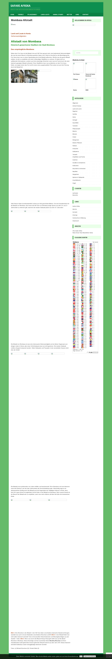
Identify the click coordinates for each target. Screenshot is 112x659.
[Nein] (110, 656)
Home (12, 15)
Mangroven (76, 140)
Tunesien (75, 126)
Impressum (76, 221)
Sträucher (75, 149)
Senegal (75, 120)
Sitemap (75, 215)
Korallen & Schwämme (79, 163)
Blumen (75, 134)
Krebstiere (75, 166)
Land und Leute (77, 109)
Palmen (75, 146)
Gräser (74, 137)
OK (81, 656)
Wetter (69, 15)
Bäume (75, 131)
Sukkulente (76, 151)
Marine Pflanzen (77, 143)
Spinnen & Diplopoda (78, 177)
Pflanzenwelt (32, 15)
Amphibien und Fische (79, 157)
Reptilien (75, 171)
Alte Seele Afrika (77, 231)
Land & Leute (45, 15)
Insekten (75, 160)
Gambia (75, 114)
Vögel (74, 183)
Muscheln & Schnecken (79, 169)
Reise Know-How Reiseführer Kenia (83, 233)
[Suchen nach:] (87, 52)
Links (77, 15)
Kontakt (86, 15)
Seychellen (75, 123)
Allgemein (75, 103)
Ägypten (75, 111)
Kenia (74, 117)
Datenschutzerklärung (89, 656)
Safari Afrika (76, 206)
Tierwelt (21, 15)
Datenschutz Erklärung (79, 218)
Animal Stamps (58, 15)
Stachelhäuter (77, 180)
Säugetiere (76, 174)
